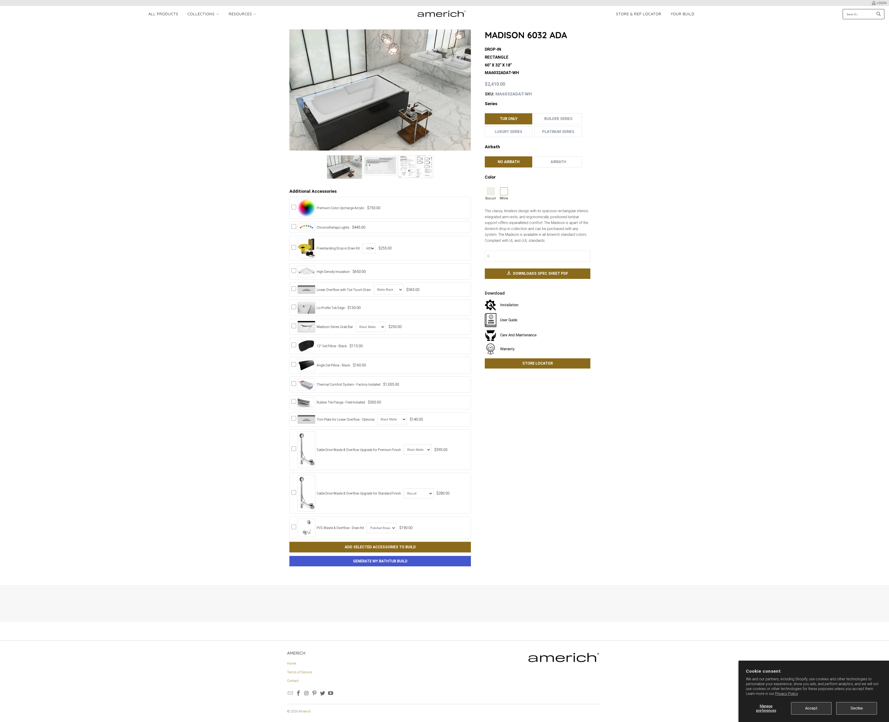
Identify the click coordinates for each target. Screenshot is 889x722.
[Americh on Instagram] (306, 693)
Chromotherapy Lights (333, 227)
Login (882, 3)
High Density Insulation (333, 272)
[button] (203, 14)
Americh (305, 711)
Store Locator (537, 363)
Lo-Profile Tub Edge (331, 308)
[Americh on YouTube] (330, 693)
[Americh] (442, 14)
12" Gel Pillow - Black (332, 346)
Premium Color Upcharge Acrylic (340, 208)
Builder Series (558, 119)
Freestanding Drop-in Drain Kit (338, 248)
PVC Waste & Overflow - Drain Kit (340, 528)
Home (291, 663)
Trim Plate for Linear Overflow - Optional (345, 419)
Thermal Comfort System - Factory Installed (348, 384)
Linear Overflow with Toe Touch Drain (344, 290)
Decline (857, 708)
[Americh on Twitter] (322, 693)
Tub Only (508, 119)
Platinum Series (558, 131)
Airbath (558, 162)
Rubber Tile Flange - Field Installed (341, 402)
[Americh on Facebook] (298, 693)
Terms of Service (299, 672)
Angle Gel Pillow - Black (333, 365)
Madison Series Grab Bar (335, 327)
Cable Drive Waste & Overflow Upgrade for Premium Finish (359, 450)
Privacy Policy (786, 693)
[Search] (878, 14)
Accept (811, 708)
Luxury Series (508, 131)
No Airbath (509, 162)
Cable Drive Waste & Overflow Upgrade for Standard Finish (359, 493)
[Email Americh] (290, 693)
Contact (293, 681)
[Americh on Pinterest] (314, 693)
